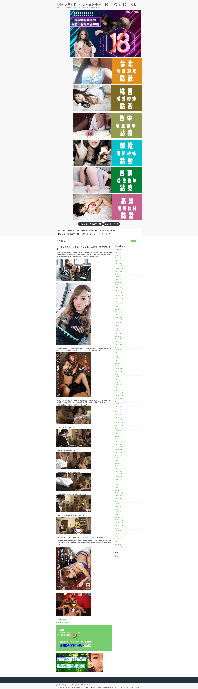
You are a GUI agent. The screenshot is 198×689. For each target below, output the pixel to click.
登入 (59, 230)
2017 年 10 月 (119, 525)
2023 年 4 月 (118, 347)
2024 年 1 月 (118, 325)
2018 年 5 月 (118, 506)
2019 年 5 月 (118, 474)
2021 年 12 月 (119, 390)
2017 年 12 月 (119, 520)
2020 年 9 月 (118, 431)
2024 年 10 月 (119, 301)
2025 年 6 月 (118, 279)
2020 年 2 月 (118, 449)
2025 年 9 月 (118, 271)
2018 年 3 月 (118, 512)
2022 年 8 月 (118, 368)
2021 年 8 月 (118, 401)
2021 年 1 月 (118, 420)
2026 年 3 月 (118, 263)
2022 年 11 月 (119, 360)
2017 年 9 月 (118, 528)
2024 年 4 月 (118, 317)
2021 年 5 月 (118, 409)
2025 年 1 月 (118, 293)
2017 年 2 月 (118, 547)
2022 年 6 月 (118, 374)
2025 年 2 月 (118, 290)
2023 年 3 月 (118, 350)
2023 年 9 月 (118, 333)
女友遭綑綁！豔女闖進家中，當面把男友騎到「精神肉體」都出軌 (83, 247)
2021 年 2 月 (118, 417)
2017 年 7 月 (118, 533)
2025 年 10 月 (119, 268)
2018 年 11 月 (119, 490)
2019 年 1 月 (118, 485)
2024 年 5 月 (118, 314)
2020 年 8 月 (118, 433)
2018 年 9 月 (118, 495)
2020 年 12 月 (119, 422)
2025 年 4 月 (118, 285)
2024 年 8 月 (118, 306)
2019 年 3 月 (118, 479)
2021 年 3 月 (118, 414)
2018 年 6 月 (118, 504)
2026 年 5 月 (118, 258)
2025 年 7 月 (118, 277)
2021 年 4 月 (118, 412)
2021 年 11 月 (119, 393)
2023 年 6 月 (118, 341)
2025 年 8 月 (118, 274)
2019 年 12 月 (119, 455)
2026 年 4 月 (118, 260)
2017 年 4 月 (118, 541)
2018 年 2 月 (118, 514)
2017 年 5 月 (118, 539)
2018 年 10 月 (119, 493)
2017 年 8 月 (118, 531)
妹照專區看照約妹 (73, 230)
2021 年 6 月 (118, 406)
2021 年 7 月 (118, 404)
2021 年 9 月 (118, 398)
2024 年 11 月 (119, 298)
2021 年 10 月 (119, 395)
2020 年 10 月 (119, 428)
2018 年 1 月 (118, 517)
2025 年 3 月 (118, 287)
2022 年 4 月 (118, 379)
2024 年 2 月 (118, 323)
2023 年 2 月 (118, 352)
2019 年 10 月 (119, 460)
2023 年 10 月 (119, 331)
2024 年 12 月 (119, 295)
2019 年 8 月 (118, 466)
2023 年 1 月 (118, 355)
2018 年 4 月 (118, 509)
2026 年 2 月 (118, 266)
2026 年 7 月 (118, 252)
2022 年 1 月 (118, 387)
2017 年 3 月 (118, 544)
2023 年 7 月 (118, 339)
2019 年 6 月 (118, 471)
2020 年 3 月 (118, 447)
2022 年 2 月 (118, 385)
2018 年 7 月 (118, 501)
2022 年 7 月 (118, 371)
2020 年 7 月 (118, 436)
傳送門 (87, 645)
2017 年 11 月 (119, 522)
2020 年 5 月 (118, 441)
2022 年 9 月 (118, 366)
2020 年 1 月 (118, 452)
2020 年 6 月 (118, 439)
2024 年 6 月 (118, 312)
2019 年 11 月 (119, 458)
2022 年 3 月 (118, 382)
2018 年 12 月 (119, 487)
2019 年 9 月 (118, 463)
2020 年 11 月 (119, 425)
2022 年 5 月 (118, 377)
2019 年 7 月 (118, 468)
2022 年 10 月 (119, 363)
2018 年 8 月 (118, 498)
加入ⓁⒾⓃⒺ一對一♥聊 (111, 224)
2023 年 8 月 (118, 336)
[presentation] (62, 619)
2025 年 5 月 (118, 282)
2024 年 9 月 (118, 304)
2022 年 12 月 (119, 358)
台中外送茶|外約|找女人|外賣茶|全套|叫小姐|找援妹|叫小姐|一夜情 (96, 5)
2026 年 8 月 (118, 250)
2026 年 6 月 (118, 255)
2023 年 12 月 (119, 328)
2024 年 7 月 (118, 309)
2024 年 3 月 (118, 320)
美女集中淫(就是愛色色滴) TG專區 (91, 224)
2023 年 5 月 (118, 344)
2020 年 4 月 (118, 444)
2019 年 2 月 (118, 482)
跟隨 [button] (62, 629)
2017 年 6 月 (118, 536)
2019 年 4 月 (118, 476)
